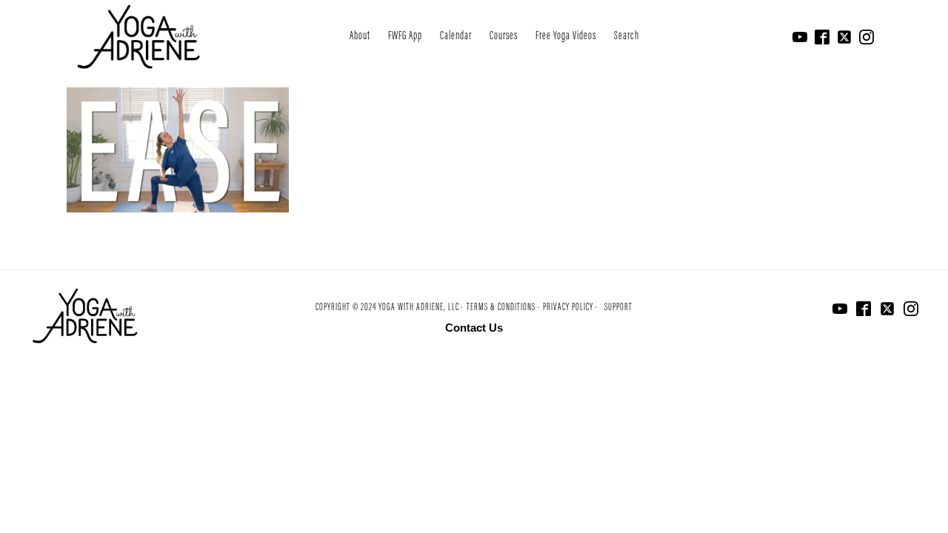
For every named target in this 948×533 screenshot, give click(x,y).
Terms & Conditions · (503, 308)
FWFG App (405, 36)
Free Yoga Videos (565, 36)
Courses (504, 36)
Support (618, 308)
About (360, 36)
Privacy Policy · (570, 308)
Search (626, 36)
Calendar (456, 36)
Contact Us (474, 327)
